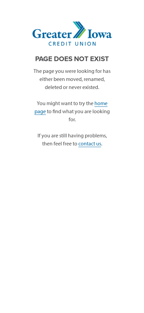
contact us (89, 143)
